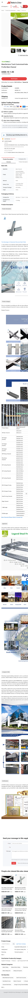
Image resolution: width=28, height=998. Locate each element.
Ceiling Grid (23, 10)
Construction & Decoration (10, 10)
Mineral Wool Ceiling (15, 967)
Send (14, 863)
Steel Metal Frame (7, 981)
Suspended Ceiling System (20, 947)
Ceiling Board (4, 949)
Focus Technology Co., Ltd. (18, 992)
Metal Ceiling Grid (6, 970)
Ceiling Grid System (17, 970)
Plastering (3, 952)
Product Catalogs (22, 944)
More (2, 987)
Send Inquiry (14, 78)
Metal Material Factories (8, 977)
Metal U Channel (17, 981)
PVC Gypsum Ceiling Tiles (20, 949)
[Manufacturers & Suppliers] (14, 2)
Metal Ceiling (5, 967)
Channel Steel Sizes (7, 984)
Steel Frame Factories (21, 977)
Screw (2, 947)
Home (2, 10)
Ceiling (18, 10)
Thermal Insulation (19, 952)
